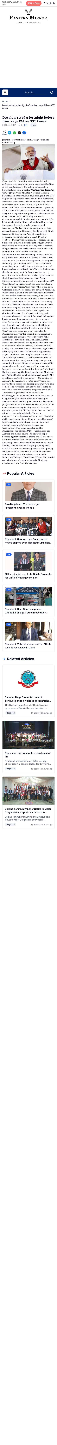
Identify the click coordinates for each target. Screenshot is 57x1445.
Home (5, 101)
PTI (25, 125)
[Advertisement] (28, 56)
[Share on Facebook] (24, 132)
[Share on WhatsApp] (14, 133)
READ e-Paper (34, 3)
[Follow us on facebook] (44, 3)
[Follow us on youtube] (54, 3)
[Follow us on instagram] (50, 3)
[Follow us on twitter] (47, 3)
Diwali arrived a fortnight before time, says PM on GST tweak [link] (28, 106)
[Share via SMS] (19, 132)
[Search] (52, 92)
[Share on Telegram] (9, 132)
